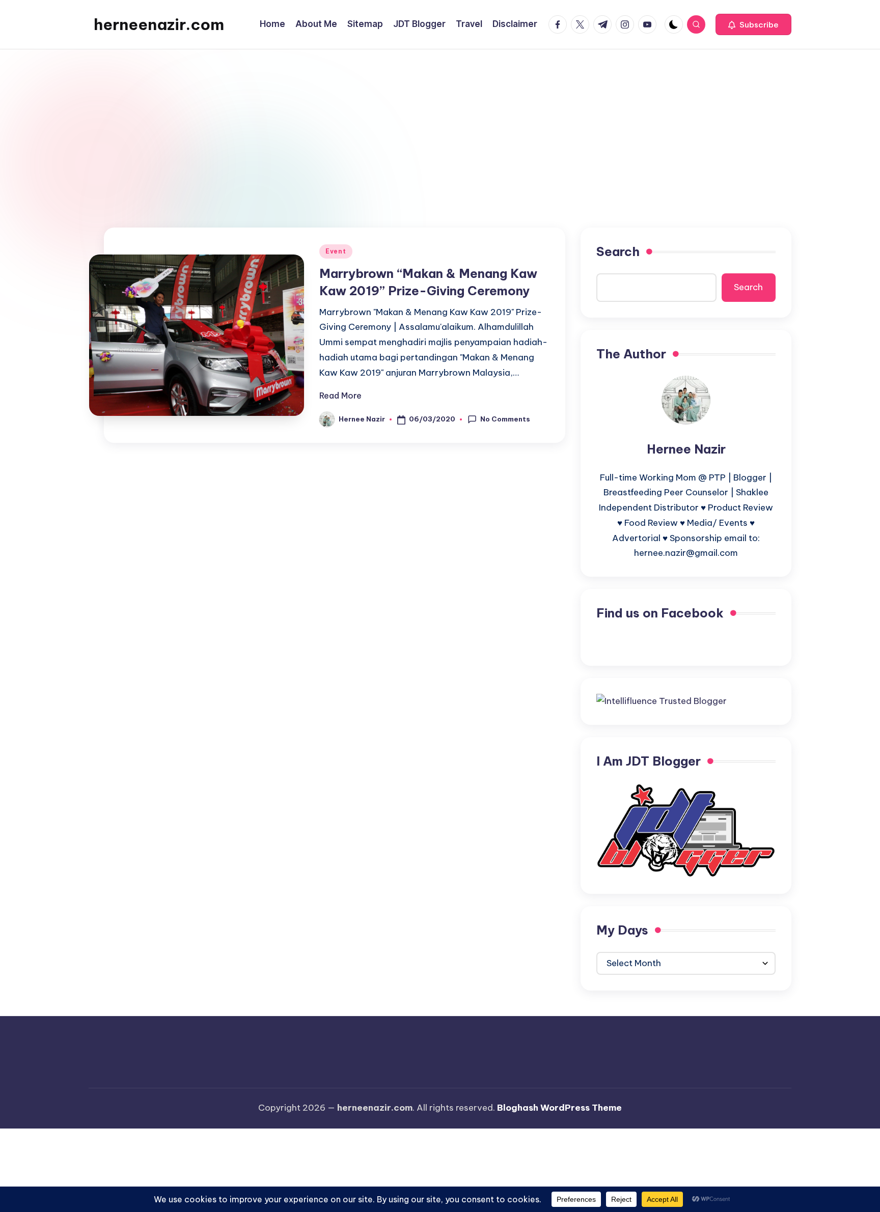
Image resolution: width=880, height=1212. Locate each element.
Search (618, 251)
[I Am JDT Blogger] (686, 829)
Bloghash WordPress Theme (559, 1107)
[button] (753, 24)
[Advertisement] (440, 125)
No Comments (505, 419)
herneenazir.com (159, 24)
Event (335, 251)
